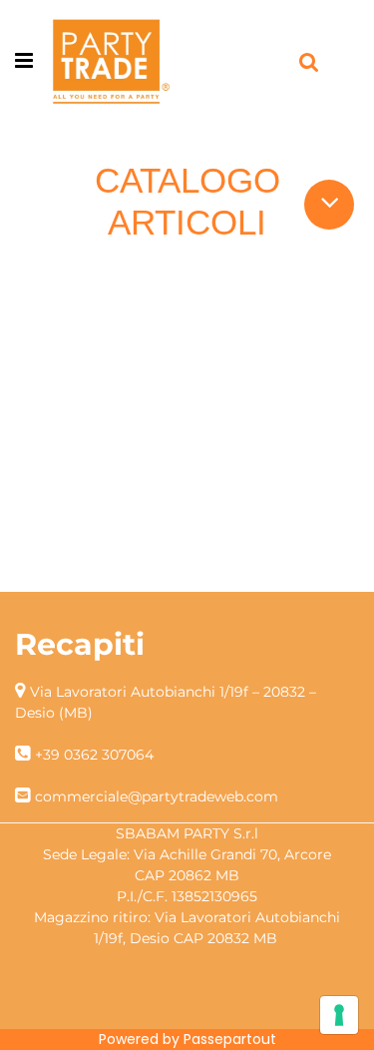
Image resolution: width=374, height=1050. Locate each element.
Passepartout (230, 1039)
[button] (329, 202)
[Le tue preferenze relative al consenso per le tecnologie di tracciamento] (339, 1015)
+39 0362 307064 (94, 755)
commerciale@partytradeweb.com (156, 796)
